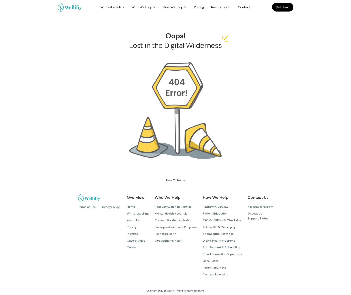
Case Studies (136, 241)
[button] (143, 7)
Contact (133, 247)
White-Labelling (138, 213)
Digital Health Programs (219, 241)
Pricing (131, 227)
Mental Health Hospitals (171, 213)
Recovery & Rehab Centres (173, 207)
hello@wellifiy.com (260, 207)
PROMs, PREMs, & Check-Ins (222, 220)
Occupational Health (169, 241)
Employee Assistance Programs (176, 227)
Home (131, 207)
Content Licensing (215, 274)
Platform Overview (215, 207)
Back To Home (175, 180)
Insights (132, 234)
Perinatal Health (165, 234)
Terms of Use (87, 207)
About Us (133, 220)
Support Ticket (258, 218)
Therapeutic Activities (218, 234)
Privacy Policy (110, 207)
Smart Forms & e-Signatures (222, 254)
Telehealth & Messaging (219, 227)
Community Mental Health (173, 220)
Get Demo (283, 7)
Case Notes (210, 261)
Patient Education (215, 213)
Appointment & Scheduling (221, 247)
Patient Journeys (214, 268)
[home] (77, 7)
